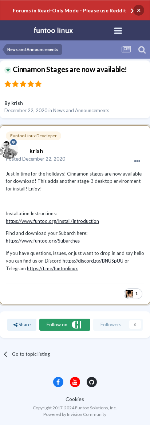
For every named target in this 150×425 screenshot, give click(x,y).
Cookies (75, 399)
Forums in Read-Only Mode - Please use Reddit (69, 10)
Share (24, 324)
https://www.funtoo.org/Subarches (43, 241)
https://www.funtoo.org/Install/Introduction (52, 221)
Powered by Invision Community (74, 414)
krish (17, 103)
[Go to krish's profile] (7, 148)
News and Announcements (81, 110)
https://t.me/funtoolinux (52, 268)
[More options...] (137, 161)
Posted (35, 159)
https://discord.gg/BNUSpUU (93, 261)
